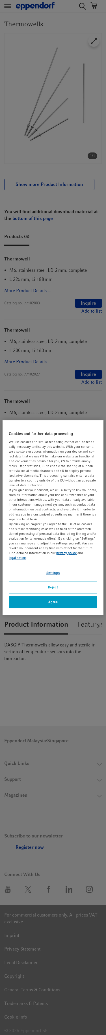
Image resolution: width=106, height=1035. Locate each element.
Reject (53, 587)
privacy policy (66, 553)
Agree (53, 602)
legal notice (17, 558)
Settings (53, 573)
